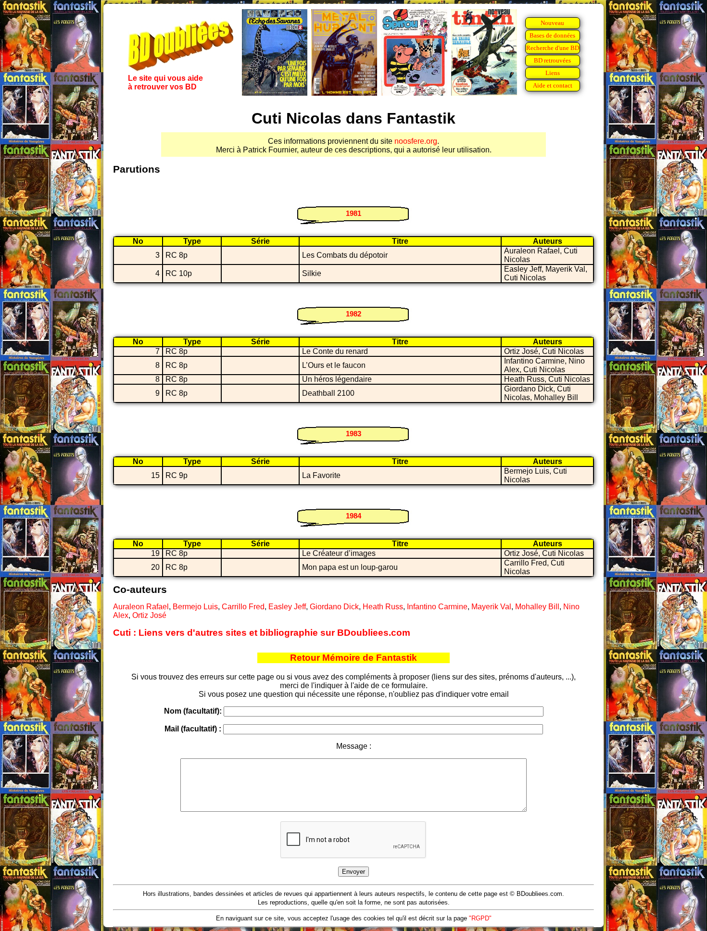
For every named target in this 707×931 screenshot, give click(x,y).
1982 (353, 314)
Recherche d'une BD (552, 47)
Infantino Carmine (437, 607)
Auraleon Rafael (141, 607)
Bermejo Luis (195, 607)
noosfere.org (415, 141)
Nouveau (552, 22)
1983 (353, 433)
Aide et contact (552, 85)
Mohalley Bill (537, 607)
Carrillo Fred (243, 607)
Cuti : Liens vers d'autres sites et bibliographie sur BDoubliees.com (261, 633)
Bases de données (552, 35)
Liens (552, 72)
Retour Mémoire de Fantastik (353, 658)
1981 (353, 213)
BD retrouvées (552, 60)
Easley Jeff (287, 607)
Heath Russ (383, 607)
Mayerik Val (491, 607)
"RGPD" (480, 918)
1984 (353, 516)
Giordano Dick (334, 607)
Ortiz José (149, 615)
